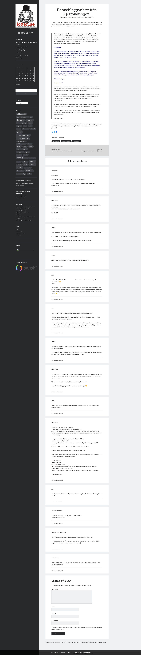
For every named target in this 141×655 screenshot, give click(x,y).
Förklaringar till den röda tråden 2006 (61, 151)
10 (33, 73)
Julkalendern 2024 (21, 143)
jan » (19, 84)
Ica (52, 308)
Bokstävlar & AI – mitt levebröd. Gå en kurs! (25, 206)
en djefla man (55, 557)
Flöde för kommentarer (21, 233)
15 (27, 75)
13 (22, 75)
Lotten (53, 227)
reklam (25, 161)
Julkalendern (22, 138)
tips (18, 174)
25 (17, 80)
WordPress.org (19, 234)
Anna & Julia (54, 369)
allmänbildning (21, 117)
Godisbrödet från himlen (21, 210)
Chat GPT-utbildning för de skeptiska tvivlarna (26, 43)
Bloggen (61, 137)
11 (17, 75)
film (30, 126)
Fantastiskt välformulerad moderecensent (25, 183)
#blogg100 (21, 114)
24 (33, 78)
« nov (17, 84)
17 (33, 75)
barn (31, 117)
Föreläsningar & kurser (22, 47)
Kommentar (54, 589)
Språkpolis (93, 346)
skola (25, 164)
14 (25, 75)
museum (19, 154)
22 (27, 78)
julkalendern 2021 (21, 141)
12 (19, 75)
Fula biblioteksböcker (20, 198)
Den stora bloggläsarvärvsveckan (23, 208)
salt (52, 275)
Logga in (17, 229)
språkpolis (27, 167)
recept (18, 161)
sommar (32, 164)
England (19, 126)
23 (30, 78)
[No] (139, 653)
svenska (29, 171)
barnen (20, 120)
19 (19, 78)
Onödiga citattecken (20, 185)
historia (25, 129)
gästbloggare (56, 141)
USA (29, 174)
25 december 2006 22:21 (86, 17)
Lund (30, 146)
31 (33, 80)
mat (18, 149)
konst (29, 143)
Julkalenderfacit (20, 53)
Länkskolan (18, 214)
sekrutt (19, 164)
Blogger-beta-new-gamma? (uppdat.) (91, 151)
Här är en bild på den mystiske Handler (64, 405)
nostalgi (20, 158)
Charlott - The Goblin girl (58, 532)
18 (17, 78)
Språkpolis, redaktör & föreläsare (22, 56)
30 (30, 80)
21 (25, 78)
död (30, 123)
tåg (24, 174)
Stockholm (20, 171)
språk (19, 167)
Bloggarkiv (19, 39)
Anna (52, 400)
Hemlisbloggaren (66, 141)
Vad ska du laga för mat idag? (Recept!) (24, 220)
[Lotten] (26, 27)
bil (17, 123)
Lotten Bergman (72, 17)
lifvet (25, 146)
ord (27, 158)
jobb (19, 132)
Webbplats (54, 620)
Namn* (53, 607)
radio (33, 158)
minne (25, 149)
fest (25, 126)
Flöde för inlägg (19, 231)
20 (22, 78)
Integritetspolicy (20, 50)
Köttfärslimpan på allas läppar (22, 212)
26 (19, 80)
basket (29, 120)
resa (32, 161)
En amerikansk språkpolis (21, 196)
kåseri (18, 146)
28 (25, 80)
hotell (33, 129)
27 (22, 80)
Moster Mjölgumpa (57, 510)
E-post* (53, 614)
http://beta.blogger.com (80, 454)
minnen (19, 152)
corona (24, 123)
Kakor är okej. (86, 652)
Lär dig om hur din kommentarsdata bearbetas (93, 642)
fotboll (18, 128)
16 (30, 75)
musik (25, 154)
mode (27, 152)
